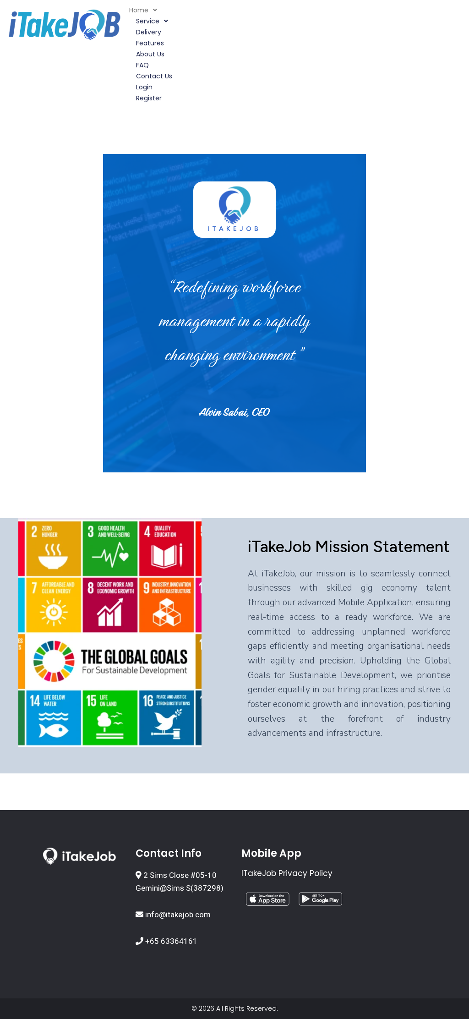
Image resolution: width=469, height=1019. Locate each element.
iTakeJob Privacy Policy (287, 873)
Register (149, 98)
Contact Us (154, 76)
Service (147, 21)
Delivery (148, 32)
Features (150, 43)
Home (138, 10)
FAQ (142, 65)
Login (144, 87)
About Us (150, 54)
